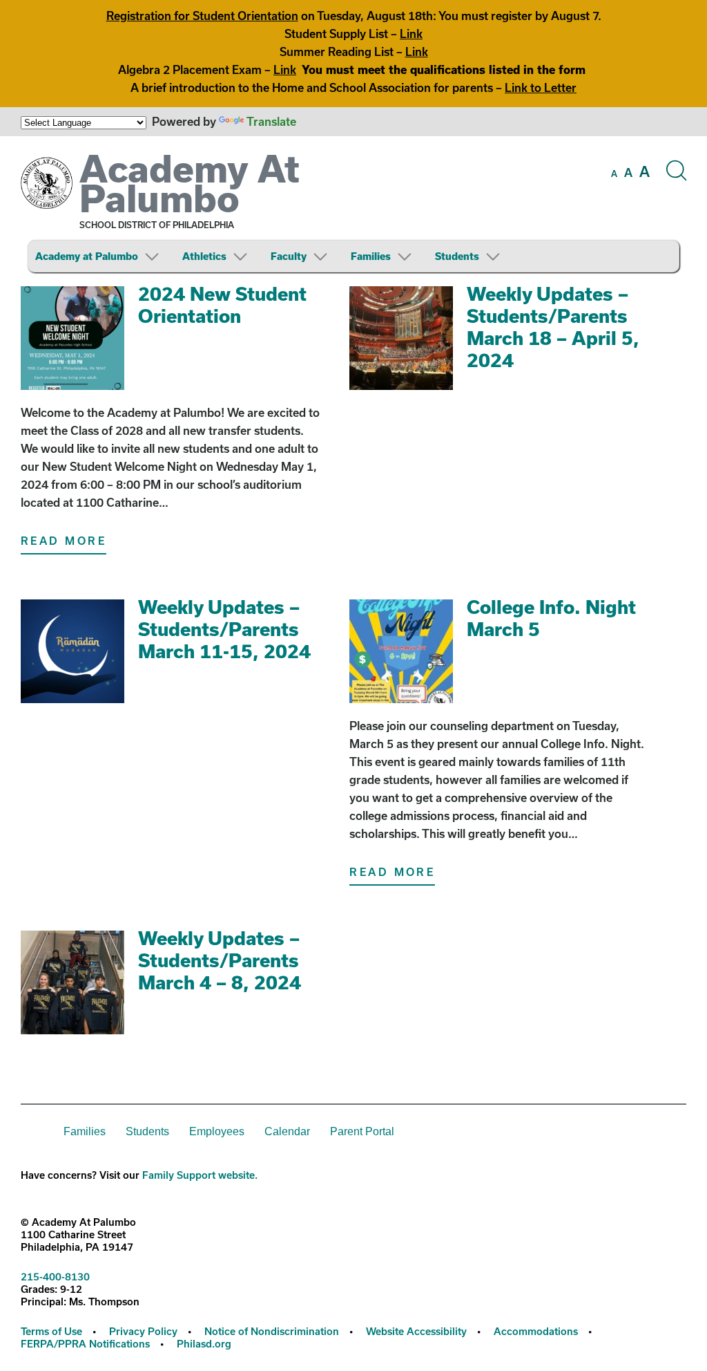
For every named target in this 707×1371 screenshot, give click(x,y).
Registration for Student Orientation (202, 15)
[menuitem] (107, 256)
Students (457, 256)
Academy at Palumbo (86, 256)
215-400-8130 (55, 1277)
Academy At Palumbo (189, 183)
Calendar (287, 1131)
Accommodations (536, 1331)
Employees (216, 1131)
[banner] (353, 209)
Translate (271, 121)
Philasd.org (204, 1344)
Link (411, 33)
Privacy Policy (143, 1331)
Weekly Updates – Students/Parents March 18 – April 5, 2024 (553, 327)
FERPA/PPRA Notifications (85, 1344)
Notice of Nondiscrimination (271, 1331)
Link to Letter (541, 87)
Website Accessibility (416, 1331)
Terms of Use (51, 1331)
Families (371, 256)
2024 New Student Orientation (222, 304)
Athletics (204, 256)
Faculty (289, 256)
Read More (63, 540)
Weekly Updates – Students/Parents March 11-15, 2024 (224, 629)
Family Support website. (200, 1175)
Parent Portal (362, 1131)
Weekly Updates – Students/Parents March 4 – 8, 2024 (219, 960)
